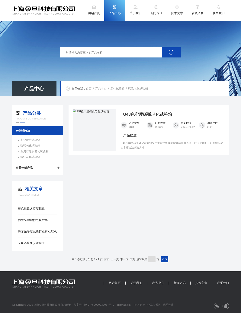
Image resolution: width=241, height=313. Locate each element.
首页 (89, 88)
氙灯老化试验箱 (30, 156)
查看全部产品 (24, 167)
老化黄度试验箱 (30, 140)
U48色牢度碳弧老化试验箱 (147, 114)
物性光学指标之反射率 (33, 220)
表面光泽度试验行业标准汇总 (37, 231)
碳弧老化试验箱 (138, 88)
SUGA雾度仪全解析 (31, 243)
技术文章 (177, 13)
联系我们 (219, 13)
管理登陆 (168, 304)
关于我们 (136, 13)
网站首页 (94, 13)
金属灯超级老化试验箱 (34, 151)
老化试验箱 (117, 88)
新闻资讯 (156, 13)
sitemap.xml (124, 304)
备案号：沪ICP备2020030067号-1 (94, 304)
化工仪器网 (154, 304)
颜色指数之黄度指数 (31, 208)
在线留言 (198, 13)
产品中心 (115, 13)
